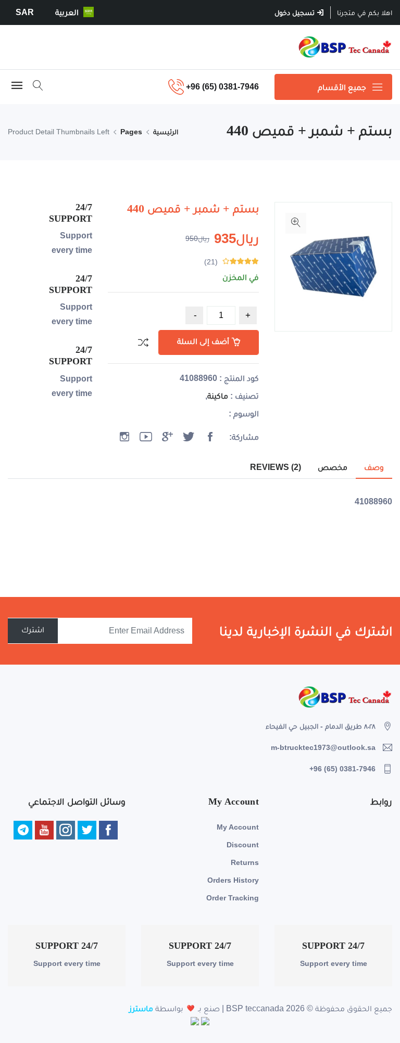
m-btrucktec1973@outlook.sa (323, 747)
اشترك (32, 629)
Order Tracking (232, 898)
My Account (238, 827)
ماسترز (141, 1008)
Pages (131, 132)
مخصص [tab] (332, 467)
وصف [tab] (374, 467)
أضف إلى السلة (203, 341)
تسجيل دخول (295, 12)
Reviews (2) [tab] (275, 467)
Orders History (233, 880)
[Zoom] (295, 223)
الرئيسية (165, 132)
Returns (245, 862)
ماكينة (217, 395)
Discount (243, 845)
